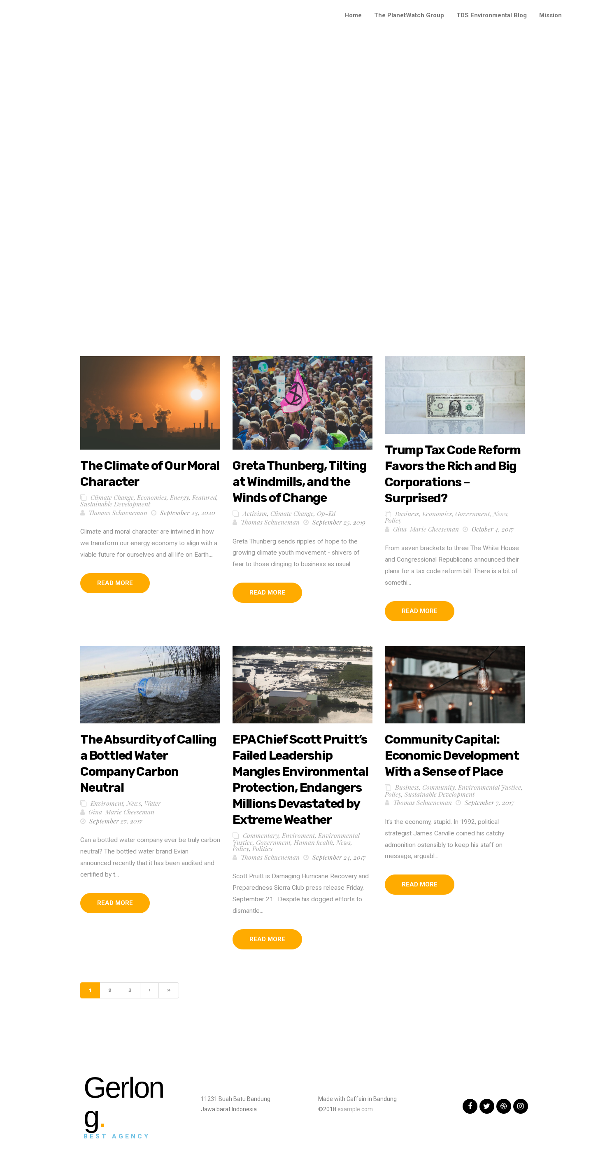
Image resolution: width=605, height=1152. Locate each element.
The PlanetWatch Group (409, 15)
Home (353, 15)
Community (438, 787)
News (500, 513)
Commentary (261, 835)
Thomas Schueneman (117, 512)
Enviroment (107, 803)
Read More (115, 583)
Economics (152, 497)
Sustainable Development (115, 503)
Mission (550, 15)
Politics (262, 848)
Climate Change (112, 497)
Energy (179, 497)
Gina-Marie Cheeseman (426, 529)
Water (152, 803)
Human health (313, 842)
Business (407, 513)
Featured (204, 497)
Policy (393, 520)
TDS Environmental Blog (491, 15)
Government (472, 513)
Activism (255, 513)
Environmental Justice (489, 787)
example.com (355, 1109)
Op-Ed (326, 513)
